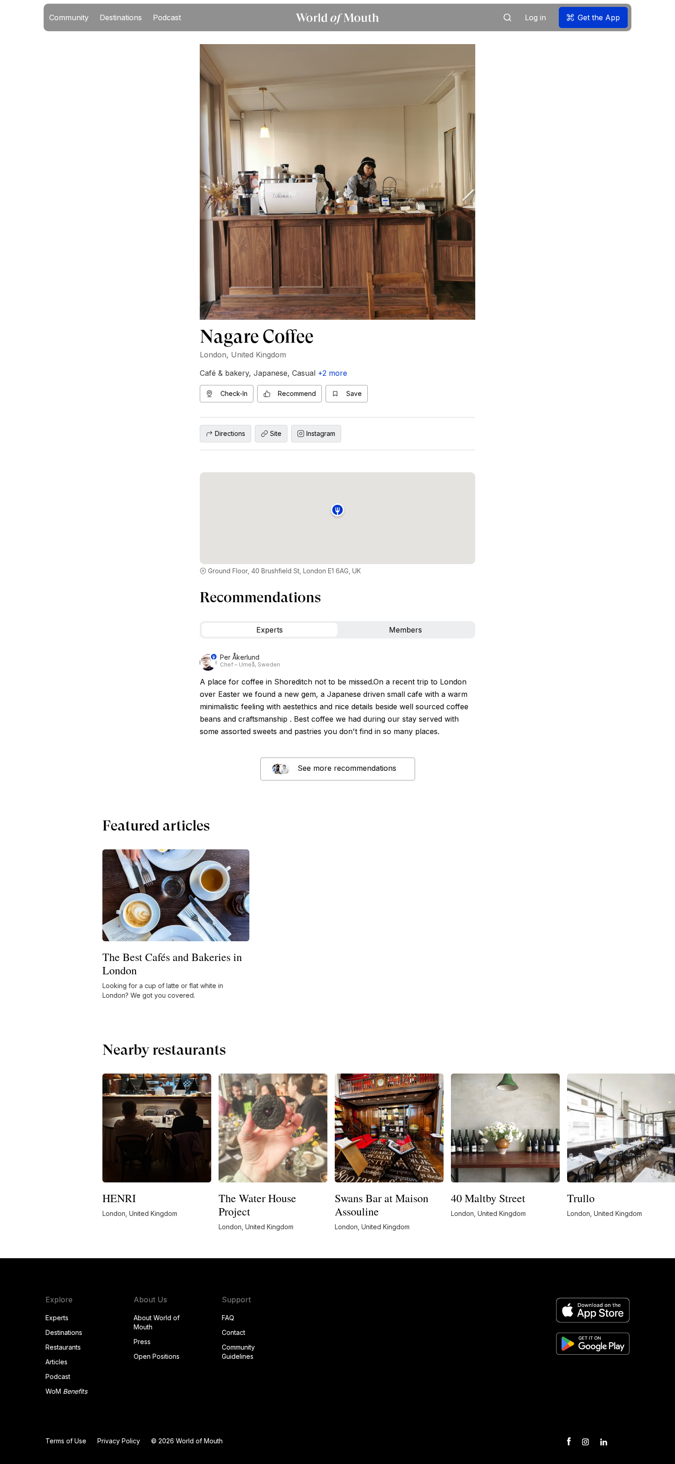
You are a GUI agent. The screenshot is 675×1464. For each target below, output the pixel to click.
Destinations (63, 1332)
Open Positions (157, 1356)
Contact (233, 1332)
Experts (56, 1318)
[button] (68, 17)
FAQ (228, 1318)
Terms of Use (65, 1441)
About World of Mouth (157, 1322)
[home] (337, 17)
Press (142, 1341)
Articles (56, 1362)
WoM (66, 1391)
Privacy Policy (118, 1441)
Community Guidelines (238, 1351)
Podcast (57, 1376)
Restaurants (63, 1347)
